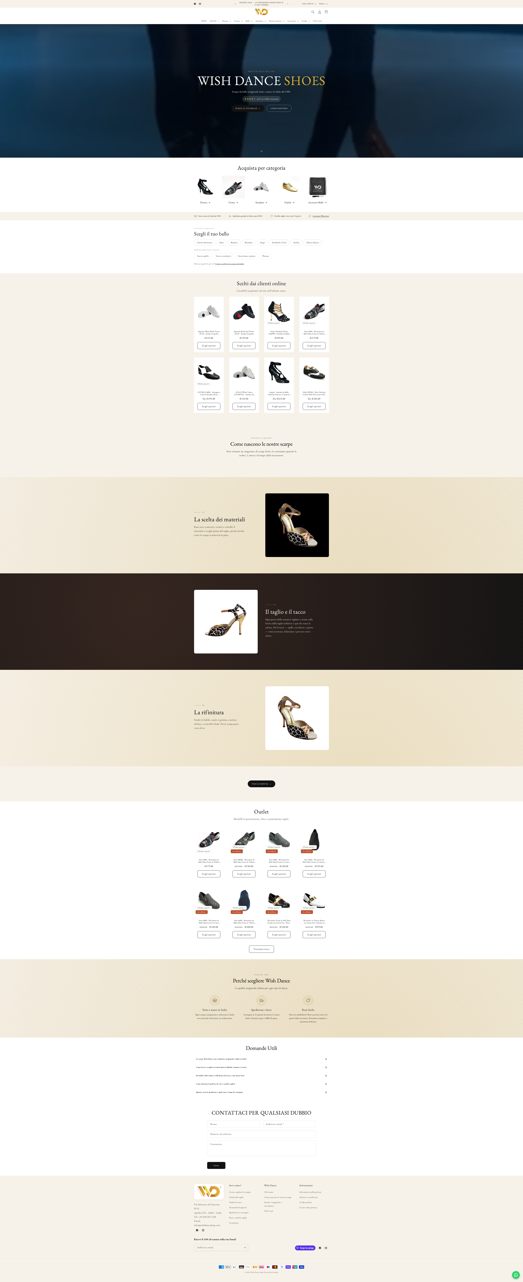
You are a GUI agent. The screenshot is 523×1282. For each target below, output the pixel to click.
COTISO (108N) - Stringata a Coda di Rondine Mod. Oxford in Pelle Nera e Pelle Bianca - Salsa (209, 393)
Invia (216, 1165)
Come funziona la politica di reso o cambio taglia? (215, 1084)
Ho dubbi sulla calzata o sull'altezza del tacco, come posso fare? (220, 1075)
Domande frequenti (238, 1207)
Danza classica (312, 242)
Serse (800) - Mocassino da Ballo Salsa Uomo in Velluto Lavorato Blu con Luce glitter (244, 921)
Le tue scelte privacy (308, 1207)
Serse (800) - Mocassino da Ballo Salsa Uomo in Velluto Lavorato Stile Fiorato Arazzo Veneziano (314, 332)
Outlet (288, 202)
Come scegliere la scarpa (240, 1192)
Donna (203, 202)
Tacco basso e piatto (246, 256)
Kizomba (249, 242)
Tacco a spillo (203, 256)
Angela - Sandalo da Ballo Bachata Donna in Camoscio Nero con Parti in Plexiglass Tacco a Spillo (279, 393)
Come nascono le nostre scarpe (277, 1197)
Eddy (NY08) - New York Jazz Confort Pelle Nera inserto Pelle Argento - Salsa (314, 393)
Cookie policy (305, 1202)
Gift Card (268, 1211)
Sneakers (260, 202)
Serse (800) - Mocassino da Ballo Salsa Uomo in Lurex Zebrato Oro (209, 921)
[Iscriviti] (244, 1247)
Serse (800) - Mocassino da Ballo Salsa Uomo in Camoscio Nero (314, 861)
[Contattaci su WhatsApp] (516, 1275)
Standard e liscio (279, 242)
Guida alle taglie (236, 1197)
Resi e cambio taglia (238, 1217)
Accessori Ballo (316, 202)
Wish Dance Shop (257, 1272)
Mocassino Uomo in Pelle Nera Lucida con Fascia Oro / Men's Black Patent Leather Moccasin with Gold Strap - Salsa (279, 921)
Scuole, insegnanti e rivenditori (273, 1204)
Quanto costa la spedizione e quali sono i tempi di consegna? (219, 1092)
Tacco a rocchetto (223, 256)
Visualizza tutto (261, 949)
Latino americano (204, 242)
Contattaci (234, 1222)
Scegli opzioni (209, 345)
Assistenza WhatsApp (321, 216)
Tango (262, 242)
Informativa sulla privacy (310, 1192)
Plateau (265, 256)
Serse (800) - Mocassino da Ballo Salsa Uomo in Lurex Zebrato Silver (279, 861)
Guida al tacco (235, 1202)
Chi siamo (268, 1192)
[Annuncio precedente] (235, 4)
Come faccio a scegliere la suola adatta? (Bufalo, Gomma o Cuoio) (221, 1067)
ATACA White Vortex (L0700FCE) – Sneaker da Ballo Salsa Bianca (244, 393)
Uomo (232, 202)
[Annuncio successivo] (288, 4)
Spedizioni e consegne (239, 1212)
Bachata (234, 242)
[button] (214, 21)
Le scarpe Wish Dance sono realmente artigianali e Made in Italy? (221, 1059)
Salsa (221, 242)
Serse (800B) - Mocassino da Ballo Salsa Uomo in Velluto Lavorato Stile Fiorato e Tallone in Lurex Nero (244, 861)
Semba (296, 242)
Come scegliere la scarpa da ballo (229, 263)
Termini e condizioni (308, 1197)
